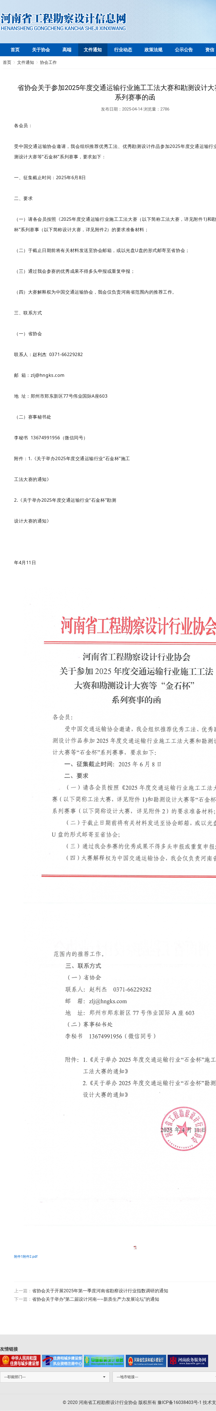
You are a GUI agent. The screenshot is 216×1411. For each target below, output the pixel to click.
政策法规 (154, 49)
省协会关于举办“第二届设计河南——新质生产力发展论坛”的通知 (95, 1299)
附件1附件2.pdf (25, 1257)
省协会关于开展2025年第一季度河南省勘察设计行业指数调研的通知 (100, 1290)
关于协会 (41, 49)
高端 (66, 49)
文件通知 (93, 49)
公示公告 (184, 49)
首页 (15, 49)
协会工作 (48, 62)
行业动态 (123, 49)
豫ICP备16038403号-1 (180, 1402)
